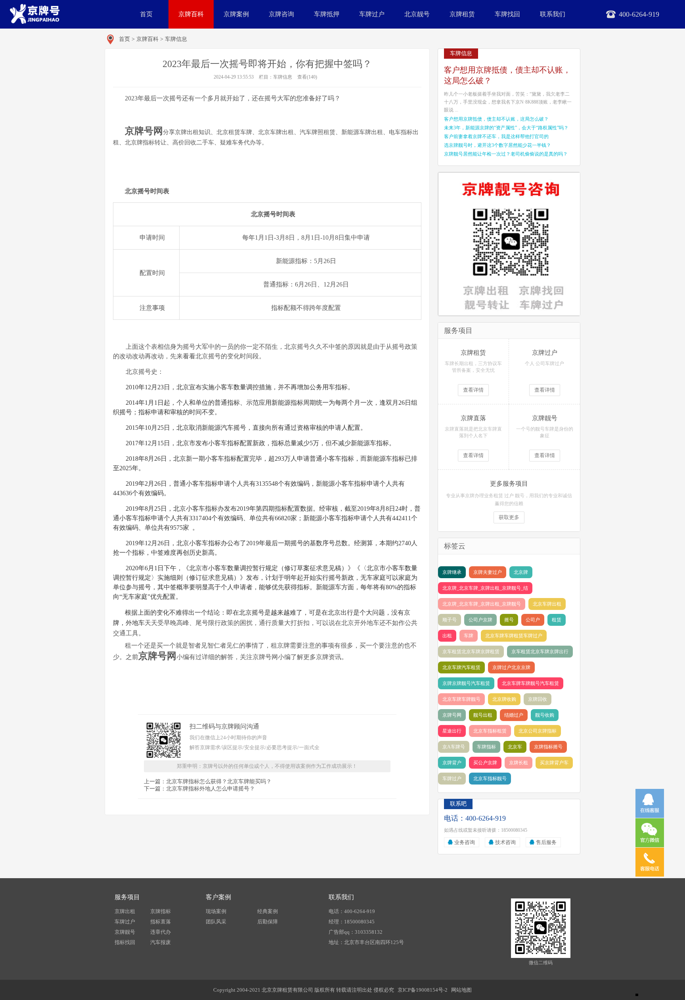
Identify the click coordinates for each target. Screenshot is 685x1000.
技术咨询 (505, 842)
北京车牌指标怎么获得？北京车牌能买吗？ (219, 782)
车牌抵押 (326, 14)
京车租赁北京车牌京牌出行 (539, 651)
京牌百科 (191, 14)
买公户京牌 (485, 762)
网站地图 (461, 990)
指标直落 (160, 922)
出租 (447, 635)
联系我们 (552, 14)
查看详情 (473, 390)
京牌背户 (451, 762)
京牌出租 (125, 911)
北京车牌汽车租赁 (461, 667)
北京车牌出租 (547, 604)
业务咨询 (464, 842)
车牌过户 (372, 14)
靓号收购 (544, 715)
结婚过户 (513, 715)
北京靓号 (417, 14)
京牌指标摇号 (548, 747)
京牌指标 (160, 911)
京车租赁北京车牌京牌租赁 (470, 651)
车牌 (468, 635)
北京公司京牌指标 (538, 731)
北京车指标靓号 (490, 778)
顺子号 (449, 620)
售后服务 (546, 842)
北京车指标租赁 (490, 731)
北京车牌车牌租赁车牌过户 (513, 635)
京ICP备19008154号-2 (423, 990)
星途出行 (451, 731)
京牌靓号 (125, 932)
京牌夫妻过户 (487, 572)
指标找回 (125, 942)
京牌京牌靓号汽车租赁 (466, 683)
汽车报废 (160, 942)
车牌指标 (486, 747)
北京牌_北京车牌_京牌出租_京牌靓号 (481, 604)
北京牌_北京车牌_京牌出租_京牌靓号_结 (485, 588)
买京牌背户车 (554, 762)
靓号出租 (482, 715)
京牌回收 (537, 699)
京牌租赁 (462, 14)
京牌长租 (518, 762)
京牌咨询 (281, 14)
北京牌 (521, 572)
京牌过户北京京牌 (511, 667)
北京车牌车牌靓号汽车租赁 (530, 683)
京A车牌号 (453, 747)
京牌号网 (451, 715)
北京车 (515, 747)
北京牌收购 (504, 699)
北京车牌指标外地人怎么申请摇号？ (210, 789)
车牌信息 (176, 39)
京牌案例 (236, 14)
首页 (146, 14)
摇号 (509, 620)
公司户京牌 (480, 620)
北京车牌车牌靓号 (461, 699)
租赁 (556, 620)
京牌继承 (451, 572)
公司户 (533, 620)
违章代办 (160, 932)
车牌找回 (507, 14)
